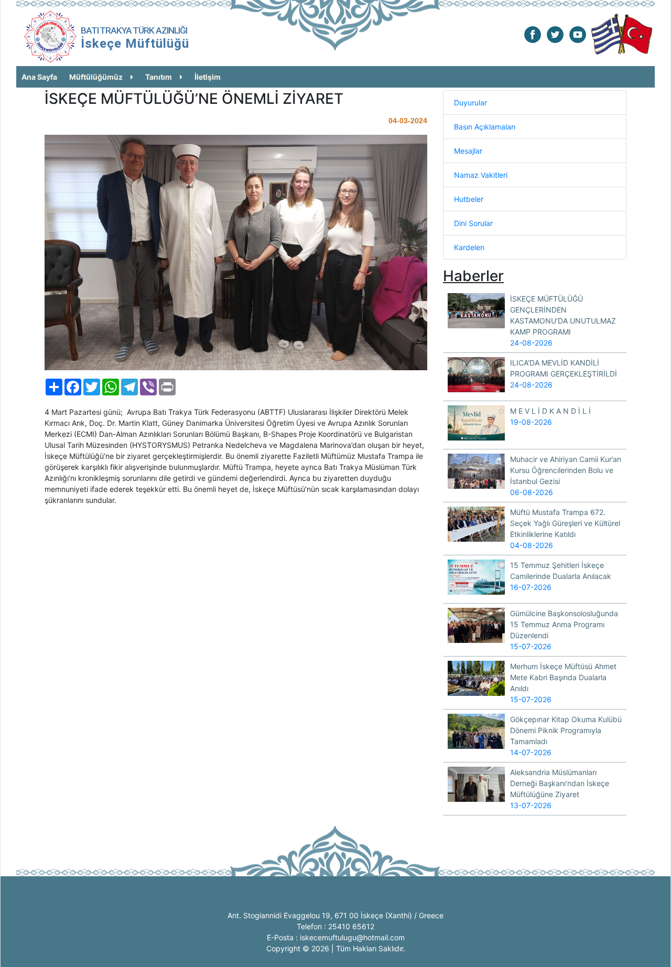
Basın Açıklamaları (484, 126)
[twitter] (555, 34)
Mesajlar (468, 150)
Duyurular (470, 102)
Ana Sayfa (39, 76)
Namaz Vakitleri (480, 174)
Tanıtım (158, 76)
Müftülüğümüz (96, 76)
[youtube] (578, 34)
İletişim (207, 76)
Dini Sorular (473, 223)
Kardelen (469, 247)
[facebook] (533, 34)
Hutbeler (468, 199)
